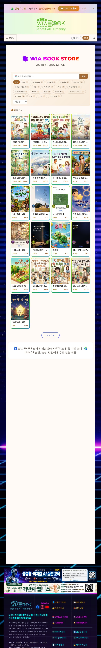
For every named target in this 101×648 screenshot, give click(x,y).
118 (68, 8)
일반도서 (59, 91)
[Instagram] (42, 607)
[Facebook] (37, 607)
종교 (31, 96)
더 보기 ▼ (50, 335)
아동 (61, 87)
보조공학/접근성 (21, 87)
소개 (84, 8)
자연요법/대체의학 (76, 91)
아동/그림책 (74, 87)
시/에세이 (48, 87)
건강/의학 (64, 82)
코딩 (42, 96)
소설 (36, 87)
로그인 (86, 38)
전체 (16, 82)
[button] (93, 38)
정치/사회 (19, 96)
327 (24, 82)
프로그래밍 (54, 96)
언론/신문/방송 (21, 91)
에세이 (35, 91)
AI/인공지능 (37, 82)
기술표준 (77, 82)
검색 (83, 76)
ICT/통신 (51, 82)
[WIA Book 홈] (21, 605)
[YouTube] (47, 607)
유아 (47, 91)
